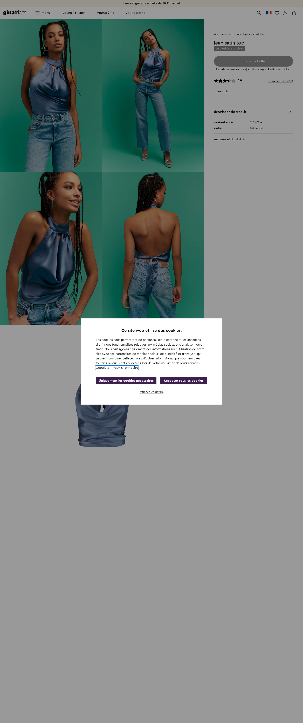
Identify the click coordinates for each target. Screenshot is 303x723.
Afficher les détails (151, 392)
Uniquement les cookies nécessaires (126, 380)
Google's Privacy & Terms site (117, 367)
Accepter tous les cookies (183, 380)
